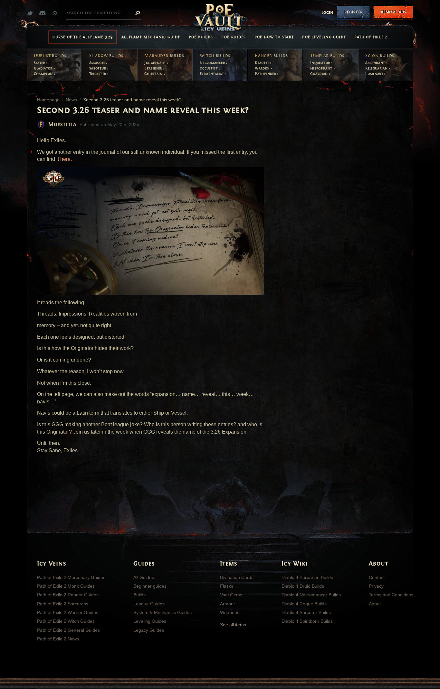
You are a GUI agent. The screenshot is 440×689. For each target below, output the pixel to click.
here (65, 159)
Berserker (153, 68)
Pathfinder (266, 73)
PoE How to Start (274, 37)
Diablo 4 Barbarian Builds (307, 577)
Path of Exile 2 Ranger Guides (68, 594)
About (375, 603)
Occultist (209, 68)
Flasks (226, 586)
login (327, 12)
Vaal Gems (231, 594)
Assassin (97, 62)
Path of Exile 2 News (58, 638)
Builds (139, 594)
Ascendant (375, 62)
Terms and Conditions (391, 594)
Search (137, 12)
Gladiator (44, 68)
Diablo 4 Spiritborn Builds (307, 621)
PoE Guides (233, 37)
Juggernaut (155, 62)
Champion (44, 73)
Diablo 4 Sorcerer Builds (306, 612)
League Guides (149, 603)
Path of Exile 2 (370, 37)
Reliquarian (376, 68)
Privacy (376, 586)
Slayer (40, 62)
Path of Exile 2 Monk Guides (66, 586)
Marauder (164, 55)
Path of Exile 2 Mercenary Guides (71, 577)
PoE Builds (201, 37)
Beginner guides (150, 586)
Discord (44, 13)
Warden (263, 68)
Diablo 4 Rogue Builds (304, 603)
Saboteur (98, 68)
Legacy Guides (148, 630)
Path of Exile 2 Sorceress (62, 603)
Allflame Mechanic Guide (150, 37)
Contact (377, 577)
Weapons (229, 612)
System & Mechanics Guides (162, 612)
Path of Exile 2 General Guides (68, 630)
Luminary (374, 73)
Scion (379, 55)
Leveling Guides (149, 621)
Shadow (106, 55)
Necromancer (213, 62)
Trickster (98, 73)
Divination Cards (236, 577)
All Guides (143, 577)
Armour (227, 603)
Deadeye (262, 62)
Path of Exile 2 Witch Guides (66, 621)
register (353, 11)
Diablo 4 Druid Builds (303, 586)
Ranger (271, 55)
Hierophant (321, 68)
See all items (233, 624)
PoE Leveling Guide (324, 37)
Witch (215, 55)
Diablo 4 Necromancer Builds (311, 594)
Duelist (50, 55)
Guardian (319, 73)
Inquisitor (320, 62)
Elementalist (212, 73)
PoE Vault (220, 18)
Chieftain (154, 73)
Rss (56, 13)
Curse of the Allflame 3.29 (83, 37)
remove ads (393, 11)
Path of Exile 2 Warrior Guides (67, 612)
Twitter (31, 13)
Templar (327, 55)
